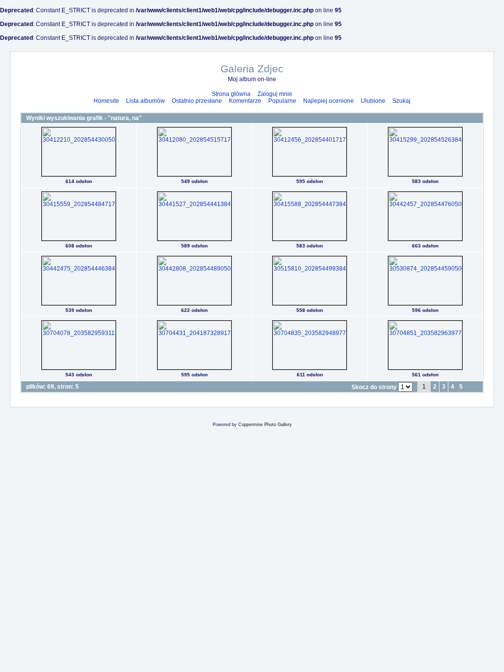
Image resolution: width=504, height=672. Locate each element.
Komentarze (245, 100)
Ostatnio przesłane (197, 100)
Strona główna (231, 94)
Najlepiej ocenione (328, 100)
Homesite (106, 100)
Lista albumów (145, 100)
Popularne (282, 100)
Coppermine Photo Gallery (265, 424)
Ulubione (373, 100)
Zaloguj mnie (274, 94)
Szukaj (401, 100)
